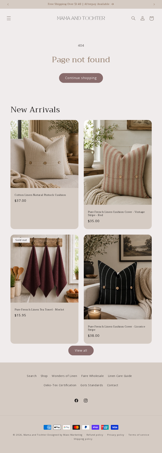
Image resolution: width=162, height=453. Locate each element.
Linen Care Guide (120, 376)
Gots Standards (91, 385)
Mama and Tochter (35, 434)
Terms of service (138, 434)
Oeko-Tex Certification (60, 385)
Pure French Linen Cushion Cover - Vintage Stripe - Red (116, 213)
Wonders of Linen (64, 376)
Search (32, 376)
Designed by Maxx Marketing (64, 434)
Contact (112, 385)
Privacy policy (115, 434)
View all (81, 350)
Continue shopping (81, 78)
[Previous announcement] (8, 4)
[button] (8, 18)
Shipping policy (83, 438)
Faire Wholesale (92, 376)
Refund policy (95, 434)
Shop (44, 376)
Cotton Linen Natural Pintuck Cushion (40, 195)
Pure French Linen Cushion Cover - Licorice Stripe (116, 328)
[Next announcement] (154, 4)
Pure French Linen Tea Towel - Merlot (39, 309)
